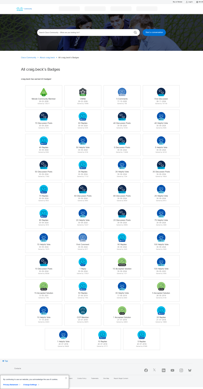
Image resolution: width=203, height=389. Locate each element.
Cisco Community (28, 58)
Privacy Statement (10, 385)
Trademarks (94, 378)
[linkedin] (163, 370)
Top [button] (6, 361)
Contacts (17, 368)
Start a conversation (154, 32)
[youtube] (172, 370)
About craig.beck (47, 58)
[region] (34, 382)
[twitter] (155, 370)
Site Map (106, 378)
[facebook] (146, 370)
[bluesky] (189, 370)
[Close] (66, 378)
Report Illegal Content (121, 378)
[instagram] (181, 370)
